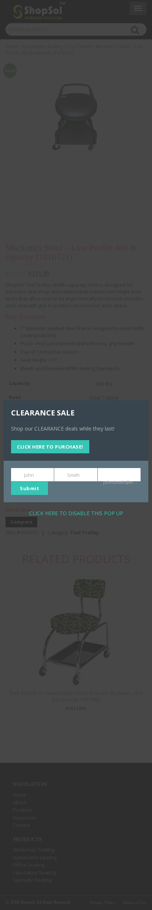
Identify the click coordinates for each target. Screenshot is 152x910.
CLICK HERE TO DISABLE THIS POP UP (76, 513)
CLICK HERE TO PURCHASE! (50, 446)
